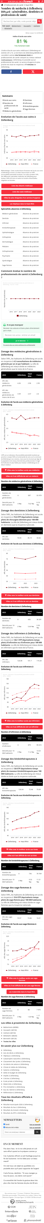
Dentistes (28, 100)
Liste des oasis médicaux (22, 192)
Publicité (27, 1193)
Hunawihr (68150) (10, 1030)
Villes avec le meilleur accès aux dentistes (23, 595)
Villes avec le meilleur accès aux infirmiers (23, 721)
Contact (20, 1193)
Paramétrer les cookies (26, 1195)
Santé (7, 1124)
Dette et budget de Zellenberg (14, 1073)
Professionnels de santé (14, 5)
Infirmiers (28, 103)
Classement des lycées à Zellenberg (16, 1061)
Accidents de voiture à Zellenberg (16, 1064)
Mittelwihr (8, 28)
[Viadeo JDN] (32, 1216)
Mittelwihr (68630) (10, 1036)
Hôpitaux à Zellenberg (11, 1056)
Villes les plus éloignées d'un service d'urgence (22, 198)
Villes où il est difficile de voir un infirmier (22, 727)
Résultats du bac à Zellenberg (14, 1107)
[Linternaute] (11, 1211)
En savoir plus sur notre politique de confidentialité (19, 345)
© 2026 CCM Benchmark (33, 1197)
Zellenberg (7, 1050)
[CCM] (11, 1207)
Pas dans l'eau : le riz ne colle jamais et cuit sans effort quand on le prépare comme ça (20, 1150)
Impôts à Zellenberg (11, 1076)
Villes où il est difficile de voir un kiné (22, 855)
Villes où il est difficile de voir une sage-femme (22, 986)
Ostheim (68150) (9, 1033)
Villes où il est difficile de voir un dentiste (22, 601)
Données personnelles (10, 1195)
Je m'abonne (20, 341)
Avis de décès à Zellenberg (13, 1053)
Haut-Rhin (29, 5)
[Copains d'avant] (11, 1216)
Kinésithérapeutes (31, 106)
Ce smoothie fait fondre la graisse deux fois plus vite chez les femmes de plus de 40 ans (20, 1182)
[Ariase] (11, 1220)
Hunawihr (27, 26)
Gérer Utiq (37, 1195)
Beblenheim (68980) (10, 1027)
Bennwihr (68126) (10, 1038)
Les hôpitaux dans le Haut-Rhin (22, 204)
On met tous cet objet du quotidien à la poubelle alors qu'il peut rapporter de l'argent (21, 1167)
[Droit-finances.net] (32, 1211)
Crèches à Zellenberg (11, 1078)
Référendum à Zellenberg (13, 1092)
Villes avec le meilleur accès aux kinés (23, 849)
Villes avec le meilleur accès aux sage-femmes (23, 979)
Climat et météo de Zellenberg (14, 1067)
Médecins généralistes (12, 111)
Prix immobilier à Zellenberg (14, 1087)
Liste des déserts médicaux (22, 186)
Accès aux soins (10, 100)
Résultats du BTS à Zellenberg (14, 1113)
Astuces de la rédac (12, 1127)
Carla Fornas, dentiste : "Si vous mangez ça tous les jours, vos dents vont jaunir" (20, 1174)
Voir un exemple (35, 1125)
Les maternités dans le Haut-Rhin (22, 992)
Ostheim (37, 26)
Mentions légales (8, 1197)
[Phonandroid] (32, 1220)
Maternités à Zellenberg (12, 1084)
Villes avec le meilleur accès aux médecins (23, 470)
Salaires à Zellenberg (11, 1070)
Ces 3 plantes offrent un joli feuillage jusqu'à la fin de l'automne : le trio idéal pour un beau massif (21, 1158)
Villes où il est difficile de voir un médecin (22, 476)
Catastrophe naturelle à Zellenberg (16, 1059)
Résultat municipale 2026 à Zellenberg (17, 1104)
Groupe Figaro (19, 1197)
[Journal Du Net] (32, 1207)
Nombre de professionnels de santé (11, 105)
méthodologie (7, 60)
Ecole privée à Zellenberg (12, 1081)
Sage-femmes (30, 109)
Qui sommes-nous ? (11, 1193)
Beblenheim (16, 26)
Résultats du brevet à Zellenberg (15, 1110)
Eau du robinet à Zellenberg (14, 1090)
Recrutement (35, 1193)
